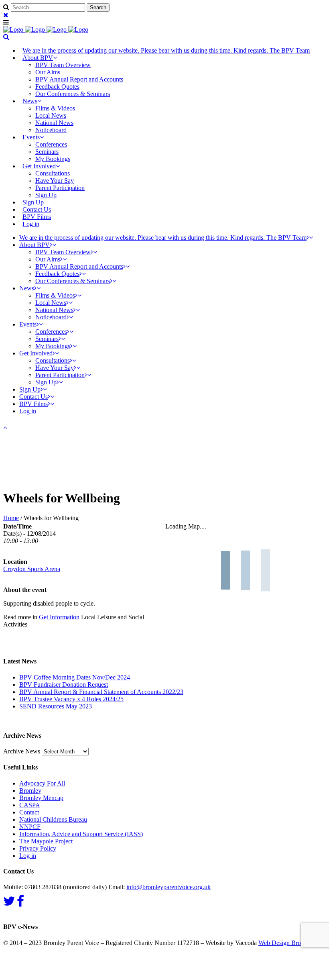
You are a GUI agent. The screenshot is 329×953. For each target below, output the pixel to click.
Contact (29, 812)
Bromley (30, 790)
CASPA (29, 805)
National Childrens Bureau (53, 819)
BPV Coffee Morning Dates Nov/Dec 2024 (74, 677)
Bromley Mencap (41, 797)
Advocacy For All (42, 783)
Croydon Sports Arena (31, 568)
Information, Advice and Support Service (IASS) (81, 834)
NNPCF (30, 826)
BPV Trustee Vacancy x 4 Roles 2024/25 (71, 699)
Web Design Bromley (285, 942)
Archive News (21, 751)
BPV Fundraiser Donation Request (63, 684)
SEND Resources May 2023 (55, 706)
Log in (30, 223)
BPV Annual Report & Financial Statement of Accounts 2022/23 (101, 691)
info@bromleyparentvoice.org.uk (168, 887)
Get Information (59, 617)
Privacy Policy (37, 848)
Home (11, 517)
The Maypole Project (46, 841)
